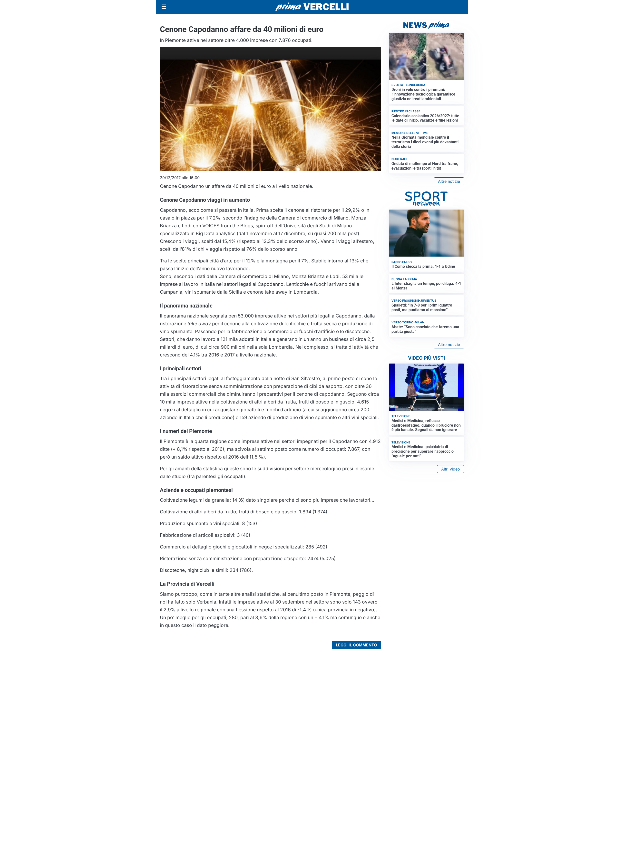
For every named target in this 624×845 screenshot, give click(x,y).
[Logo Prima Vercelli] (312, 6)
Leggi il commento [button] (356, 645)
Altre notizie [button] (449, 181)
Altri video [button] (450, 469)
